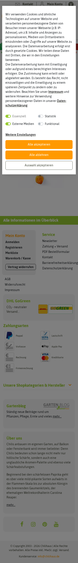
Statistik (50, 116)
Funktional (52, 124)
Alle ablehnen (39, 155)
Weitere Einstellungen (20, 134)
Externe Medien (23, 124)
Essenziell (19, 116)
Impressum (55, 91)
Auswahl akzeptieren (39, 165)
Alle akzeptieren (39, 144)
